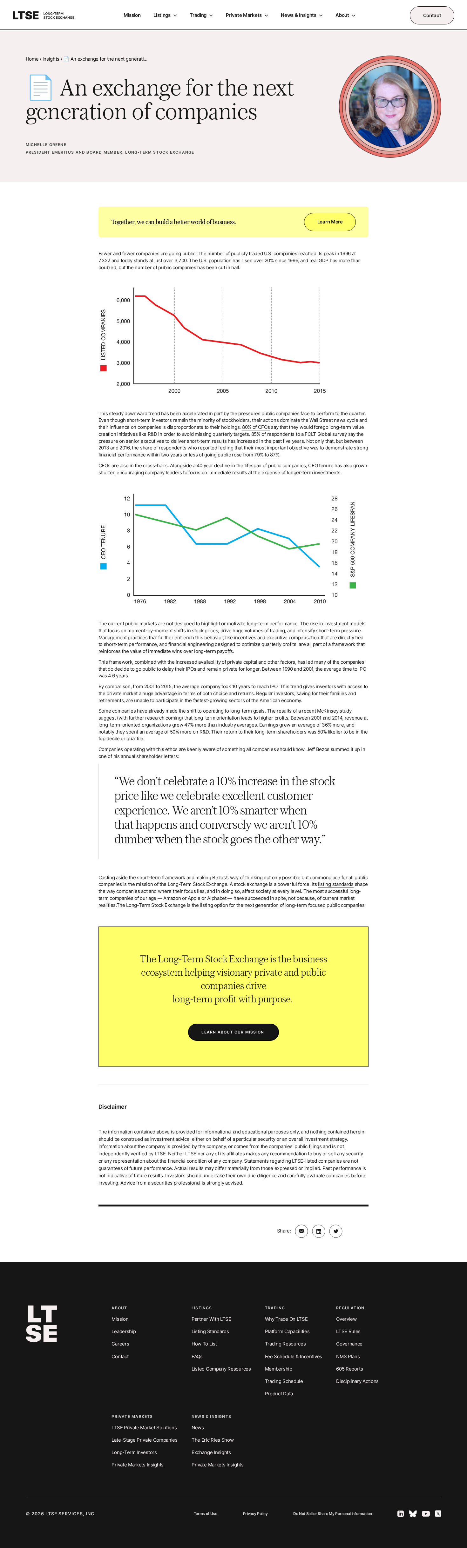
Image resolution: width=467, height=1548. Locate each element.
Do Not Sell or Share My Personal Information (332, 1514)
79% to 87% (266, 455)
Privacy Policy (255, 1514)
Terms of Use (205, 1514)
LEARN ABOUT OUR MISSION (233, 1032)
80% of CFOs (256, 427)
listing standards (336, 884)
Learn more (330, 222)
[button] (165, 15)
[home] (43, 15)
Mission (132, 15)
